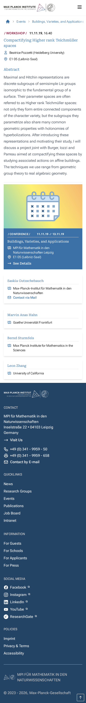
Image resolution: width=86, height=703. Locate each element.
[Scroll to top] (80, 697)
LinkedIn (17, 602)
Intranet (10, 520)
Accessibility (14, 653)
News (8, 484)
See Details (22, 263)
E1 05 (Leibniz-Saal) (27, 257)
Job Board (12, 513)
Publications (14, 506)
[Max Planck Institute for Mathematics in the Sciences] (8, 21)
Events (9, 498)
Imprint (9, 638)
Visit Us (16, 440)
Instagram (19, 594)
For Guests (12, 543)
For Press (11, 565)
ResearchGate (22, 616)
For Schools (13, 551)
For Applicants (15, 558)
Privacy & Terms (16, 646)
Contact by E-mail (24, 462)
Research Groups (18, 491)
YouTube (17, 609)
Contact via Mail (25, 297)
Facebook (18, 587)
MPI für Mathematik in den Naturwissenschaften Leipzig (33, 250)
